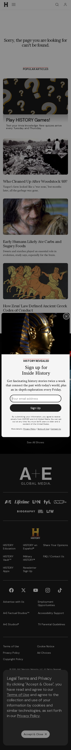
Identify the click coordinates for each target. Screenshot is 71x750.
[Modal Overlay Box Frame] (36, 375)
